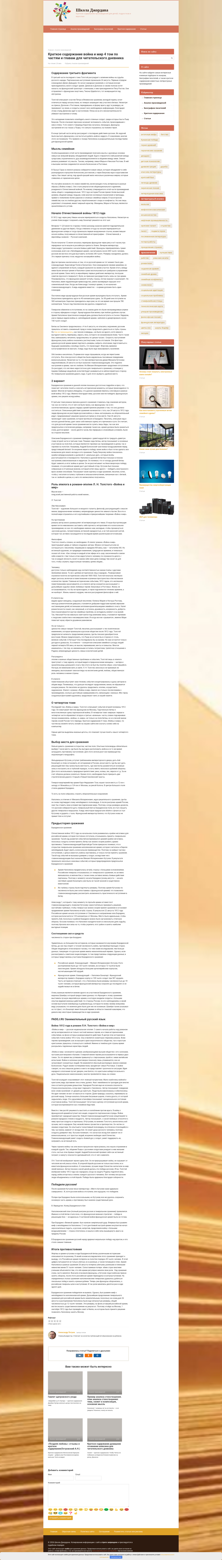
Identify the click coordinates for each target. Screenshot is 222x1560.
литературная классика (152, 193)
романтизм (146, 263)
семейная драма (148, 274)
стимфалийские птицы (151, 301)
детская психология (150, 161)
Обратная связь (69, 1531)
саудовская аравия (150, 268)
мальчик (145, 204)
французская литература (152, 322)
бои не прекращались (63, 332)
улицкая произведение (152, 311)
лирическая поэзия (150, 188)
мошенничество (148, 215)
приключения (148, 252)
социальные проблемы (152, 295)
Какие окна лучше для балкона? (153, 449)
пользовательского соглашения (104, 1551)
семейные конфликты (151, 279)
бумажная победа (149, 139)
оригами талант (148, 225)
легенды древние (149, 182)
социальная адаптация (152, 290)
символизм (146, 285)
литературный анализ (152, 199)
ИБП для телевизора (148, 517)
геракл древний (148, 145)
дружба (163, 166)
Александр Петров (66, 1332)
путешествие (166, 252)
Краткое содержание (127, 29)
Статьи (143, 29)
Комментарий (54, 1483)
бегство (164, 134)
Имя (50, 1474)
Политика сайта (87, 1531)
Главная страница (58, 29)
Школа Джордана (92, 10)
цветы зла (145, 328)
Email (78, 1474)
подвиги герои (158, 231)
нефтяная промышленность (154, 220)
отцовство (165, 225)
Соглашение (104, 1531)
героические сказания (151, 150)
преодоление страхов (151, 247)
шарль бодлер (162, 328)
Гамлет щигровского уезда (62, 1396)
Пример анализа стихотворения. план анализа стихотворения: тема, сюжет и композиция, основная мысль (104, 1400)
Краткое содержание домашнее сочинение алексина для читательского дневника (104, 1446)
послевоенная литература (153, 236)
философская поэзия (151, 317)
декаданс (145, 156)
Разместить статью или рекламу (128, 1531)
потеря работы (148, 242)
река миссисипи (160, 258)
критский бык (147, 177)
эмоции (144, 333)
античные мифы (148, 134)
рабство (145, 258)
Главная (53, 1531)
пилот (144, 231)
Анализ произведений (80, 29)
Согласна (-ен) (116, 1557)
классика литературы (151, 172)
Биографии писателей (103, 29)
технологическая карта (152, 306)
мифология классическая (153, 209)
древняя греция (148, 166)
